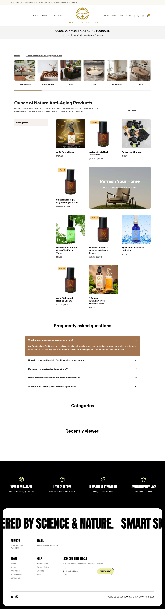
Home (35, 16)
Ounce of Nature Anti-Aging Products (44, 55)
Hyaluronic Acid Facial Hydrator (133, 249)
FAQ (39, 574)
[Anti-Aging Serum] (70, 133)
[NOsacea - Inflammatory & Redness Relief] (103, 279)
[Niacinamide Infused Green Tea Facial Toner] (70, 229)
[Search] (138, 16)
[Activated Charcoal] (136, 133)
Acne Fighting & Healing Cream (64, 299)
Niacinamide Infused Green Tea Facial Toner (67, 250)
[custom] (12, 596)
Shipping (40, 571)
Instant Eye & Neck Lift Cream (98, 153)
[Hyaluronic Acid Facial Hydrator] (136, 229)
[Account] (143, 16)
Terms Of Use (42, 563)
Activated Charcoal (132, 152)
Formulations (109, 16)
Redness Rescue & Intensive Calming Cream (98, 250)
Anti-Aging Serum (65, 152)
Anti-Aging (57, 16)
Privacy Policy (43, 567)
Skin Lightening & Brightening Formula (67, 201)
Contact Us (125, 16)
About (45, 16)
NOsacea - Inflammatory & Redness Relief (97, 301)
